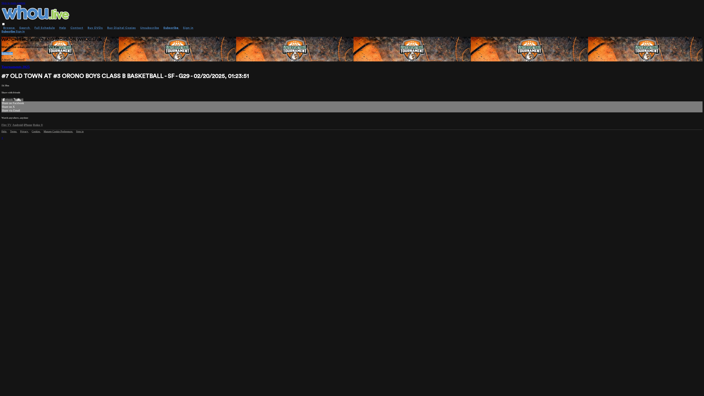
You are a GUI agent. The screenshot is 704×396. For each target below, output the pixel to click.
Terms (13, 131)
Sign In (20, 31)
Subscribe (7, 53)
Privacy (24, 131)
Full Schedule (44, 27)
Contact (76, 27)
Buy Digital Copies (121, 27)
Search (25, 27)
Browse (9, 27)
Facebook (7, 99)
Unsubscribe (149, 27)
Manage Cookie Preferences (58, 131)
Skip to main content (13, 3)
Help (62, 27)
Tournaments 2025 (15, 67)
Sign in (188, 27)
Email (19, 99)
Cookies (36, 131)
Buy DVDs (95, 27)
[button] (3, 24)
